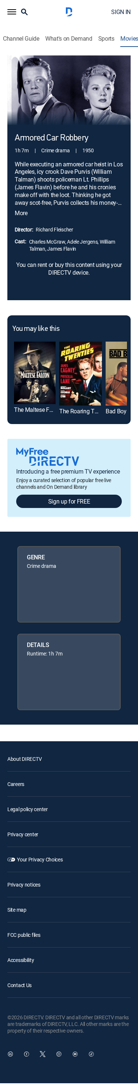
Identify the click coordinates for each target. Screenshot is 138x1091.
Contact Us (19, 985)
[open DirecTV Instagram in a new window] (59, 1054)
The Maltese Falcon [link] (38, 410)
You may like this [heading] (36, 329)
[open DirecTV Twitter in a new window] (43, 1054)
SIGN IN (121, 12)
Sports (106, 39)
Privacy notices (23, 884)
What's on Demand (68, 39)
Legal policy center (27, 809)
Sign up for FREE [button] (69, 501)
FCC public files (23, 934)
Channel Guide (21, 39)
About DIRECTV (24, 758)
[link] (35, 373)
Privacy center (22, 834)
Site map (16, 909)
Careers (15, 783)
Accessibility (20, 959)
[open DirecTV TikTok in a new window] (91, 1054)
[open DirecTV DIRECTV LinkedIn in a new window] (10, 1054)
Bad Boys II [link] (119, 411)
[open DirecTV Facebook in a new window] (26, 1054)
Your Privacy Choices (40, 859)
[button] (11, 11)
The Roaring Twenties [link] (86, 411)
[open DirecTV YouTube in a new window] (75, 1054)
